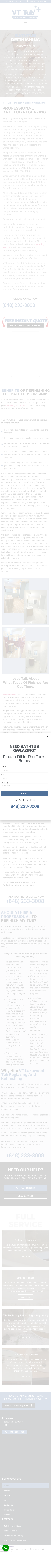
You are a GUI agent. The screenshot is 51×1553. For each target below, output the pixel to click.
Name (3, 767)
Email (3, 775)
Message (5, 783)
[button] (48, 736)
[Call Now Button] (5, 1548)
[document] (25, 776)
